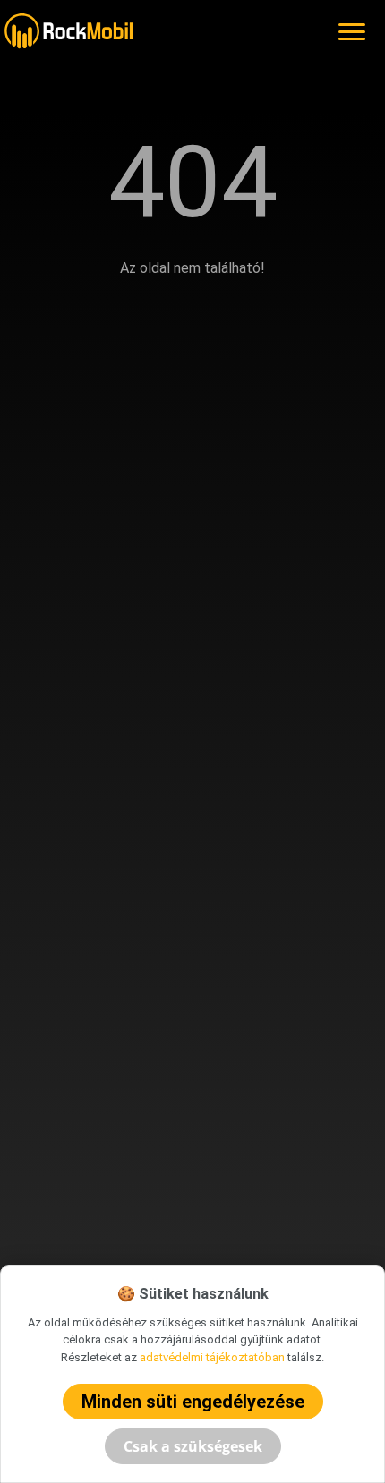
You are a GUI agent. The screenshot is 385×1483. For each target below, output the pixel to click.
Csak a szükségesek (193, 1446)
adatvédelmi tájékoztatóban (212, 1357)
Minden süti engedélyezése (192, 1401)
